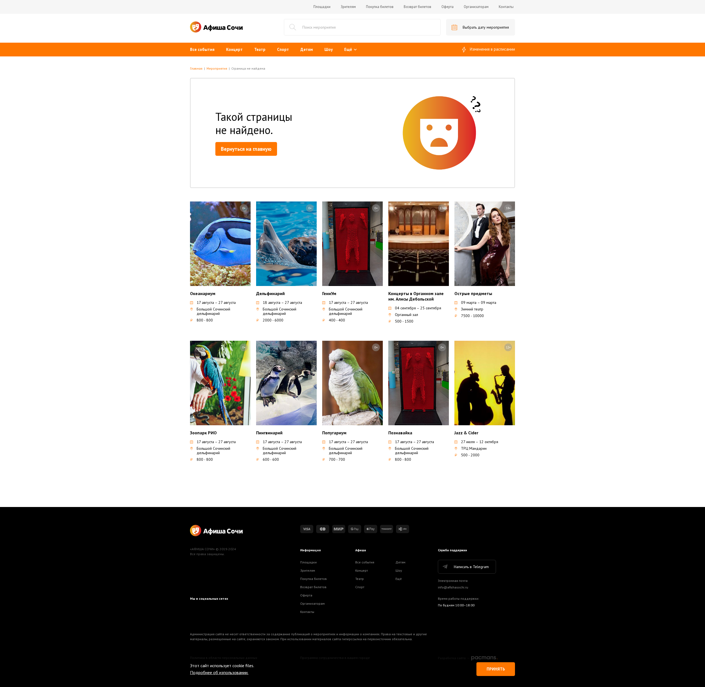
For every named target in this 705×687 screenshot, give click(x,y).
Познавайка (400, 432)
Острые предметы (473, 293)
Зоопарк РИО (203, 432)
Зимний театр (472, 309)
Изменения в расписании (492, 49)
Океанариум (202, 293)
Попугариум (334, 432)
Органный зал (406, 314)
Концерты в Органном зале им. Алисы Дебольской (416, 296)
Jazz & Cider (466, 432)
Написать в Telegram (471, 566)
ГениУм (329, 293)
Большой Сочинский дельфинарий (213, 311)
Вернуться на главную (246, 149)
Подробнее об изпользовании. (219, 672)
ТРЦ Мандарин (474, 448)
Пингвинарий (269, 432)
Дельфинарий (270, 293)
